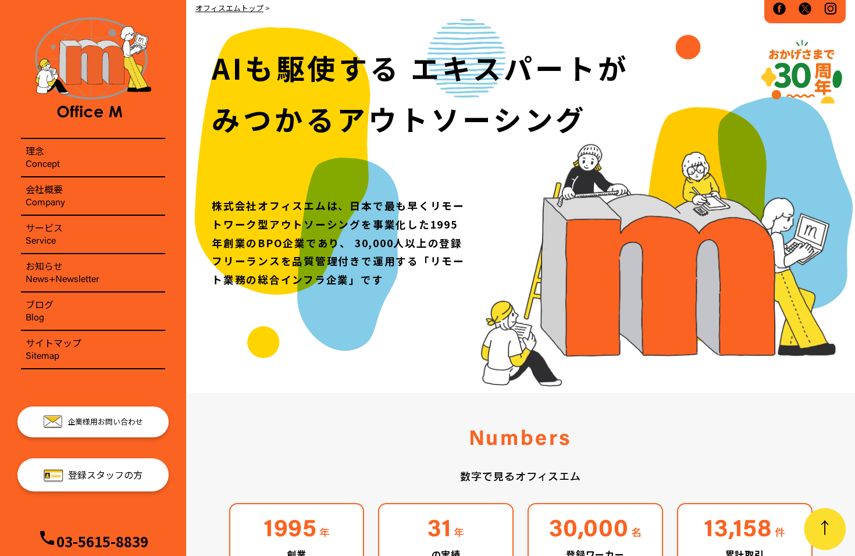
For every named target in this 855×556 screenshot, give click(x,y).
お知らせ (62, 271)
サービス (44, 233)
